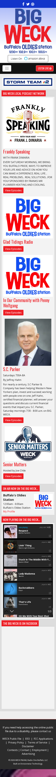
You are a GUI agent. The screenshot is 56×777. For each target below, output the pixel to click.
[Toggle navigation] (6, 68)
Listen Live (43, 68)
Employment (39, 750)
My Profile (9, 511)
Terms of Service (38, 742)
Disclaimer (28, 746)
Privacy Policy (16, 742)
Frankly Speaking (16, 151)
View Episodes (13, 190)
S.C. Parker (11, 369)
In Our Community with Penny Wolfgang (26, 303)
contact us (45, 731)
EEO (27, 738)
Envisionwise (26, 763)
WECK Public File (11, 738)
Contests (12, 750)
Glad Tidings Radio (18, 242)
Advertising (28, 754)
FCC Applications (43, 738)
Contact (24, 750)
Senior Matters (14, 464)
